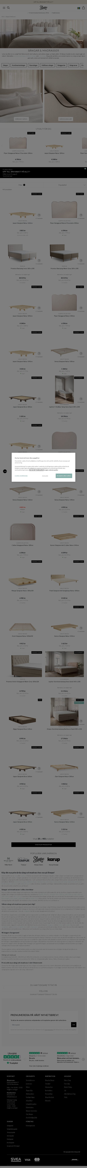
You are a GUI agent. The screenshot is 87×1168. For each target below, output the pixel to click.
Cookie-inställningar (21, 475)
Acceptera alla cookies (64, 475)
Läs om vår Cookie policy (36, 470)
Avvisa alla (45, 475)
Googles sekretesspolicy (51, 470)
